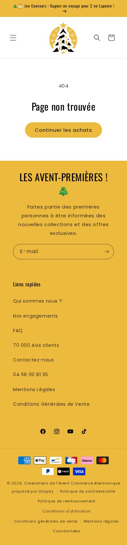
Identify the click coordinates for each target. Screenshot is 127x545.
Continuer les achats (63, 130)
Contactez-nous (33, 360)
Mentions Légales (34, 389)
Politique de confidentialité (88, 491)
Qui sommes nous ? (37, 301)
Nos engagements (35, 316)
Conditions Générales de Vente (51, 404)
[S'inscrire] (106, 251)
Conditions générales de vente (46, 521)
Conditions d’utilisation (66, 511)
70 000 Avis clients (36, 345)
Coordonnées (66, 531)
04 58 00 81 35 (30, 374)
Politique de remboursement (66, 501)
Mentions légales (101, 521)
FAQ (18, 330)
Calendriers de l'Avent (46, 483)
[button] (13, 38)
